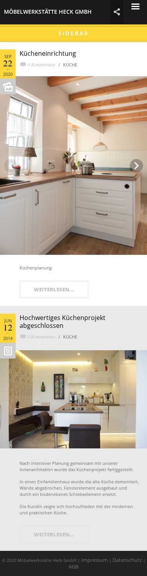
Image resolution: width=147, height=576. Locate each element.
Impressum (94, 559)
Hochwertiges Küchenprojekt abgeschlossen (62, 321)
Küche (70, 65)
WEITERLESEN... (54, 289)
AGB (73, 566)
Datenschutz (127, 559)
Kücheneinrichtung (48, 53)
